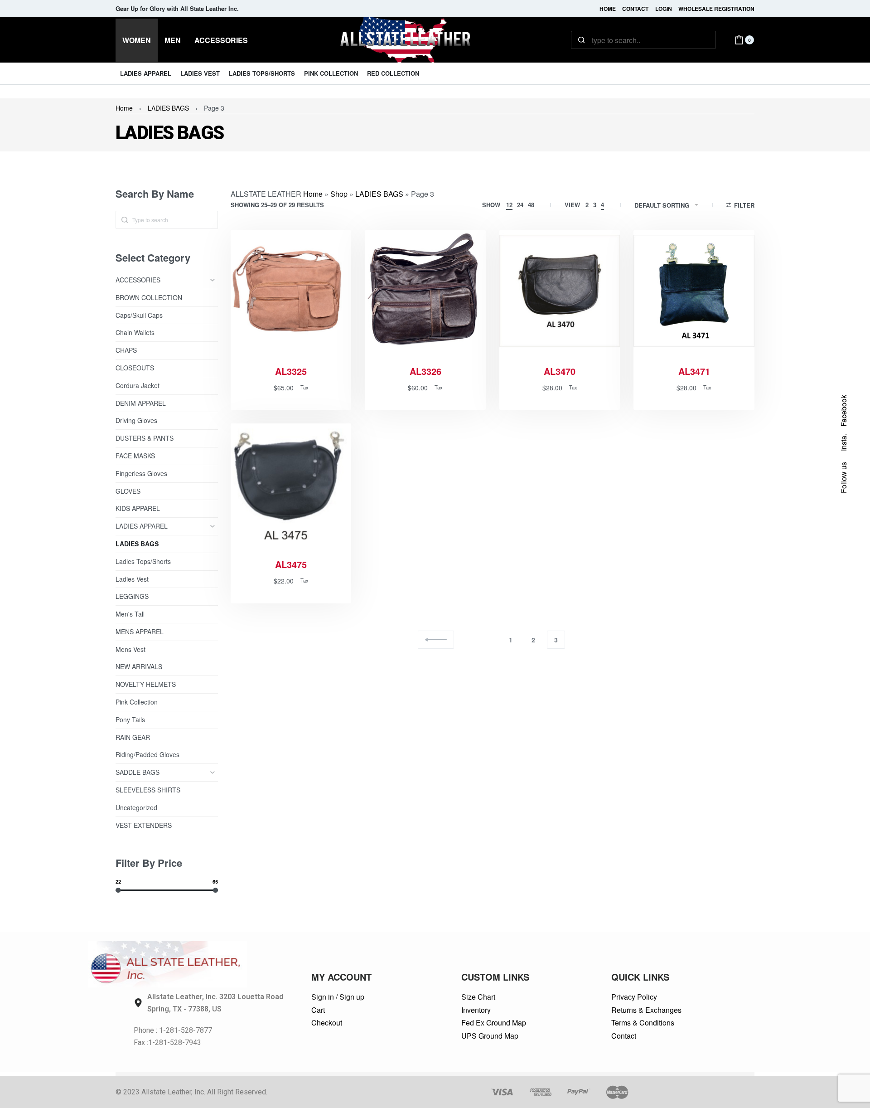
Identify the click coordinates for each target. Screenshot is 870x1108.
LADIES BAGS (168, 107)
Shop (339, 194)
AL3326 (425, 371)
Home (124, 107)
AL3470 (559, 371)
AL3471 (694, 371)
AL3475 (291, 564)
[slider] (118, 889)
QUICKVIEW (313, 339)
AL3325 (291, 371)
